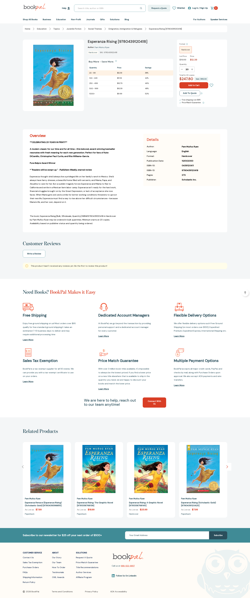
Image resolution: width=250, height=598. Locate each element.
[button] (227, 467)
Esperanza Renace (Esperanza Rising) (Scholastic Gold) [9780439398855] (43, 504)
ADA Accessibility (118, 591)
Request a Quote (159, 8)
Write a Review (34, 253)
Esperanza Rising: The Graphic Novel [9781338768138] (95, 504)
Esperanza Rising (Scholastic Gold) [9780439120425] (198, 504)
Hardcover (185, 50)
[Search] (141, 8)
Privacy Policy (91, 591)
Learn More (28, 340)
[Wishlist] (211, 85)
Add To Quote (190, 93)
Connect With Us (154, 402)
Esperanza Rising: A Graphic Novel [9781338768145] (146, 504)
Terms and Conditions (62, 591)
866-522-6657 (128, 566)
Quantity (183, 64)
